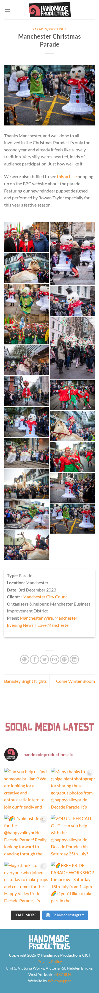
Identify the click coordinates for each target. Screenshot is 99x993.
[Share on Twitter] (44, 659)
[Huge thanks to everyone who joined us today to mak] (26, 884)
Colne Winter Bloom (75, 681)
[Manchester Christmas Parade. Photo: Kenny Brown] (72, 253)
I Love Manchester (52, 625)
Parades (39, 29)
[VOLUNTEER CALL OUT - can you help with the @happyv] (73, 837)
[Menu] (7, 9)
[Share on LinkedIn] (74, 659)
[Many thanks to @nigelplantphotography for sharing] (73, 790)
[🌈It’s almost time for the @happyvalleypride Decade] (26, 837)
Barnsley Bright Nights (25, 681)
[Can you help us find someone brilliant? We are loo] (26, 790)
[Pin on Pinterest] (64, 659)
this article (67, 176)
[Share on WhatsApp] (24, 659)
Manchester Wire (36, 617)
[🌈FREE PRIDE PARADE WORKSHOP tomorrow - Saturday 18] (73, 884)
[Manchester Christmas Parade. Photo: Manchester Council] (26, 237)
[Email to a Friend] (54, 659)
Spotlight (57, 29)
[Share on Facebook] (34, 659)
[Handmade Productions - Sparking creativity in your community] (50, 9)
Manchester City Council (46, 596)
